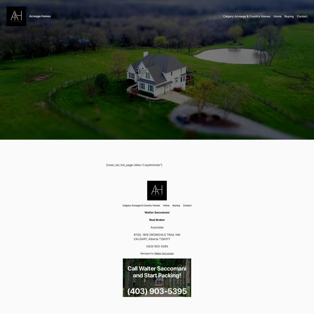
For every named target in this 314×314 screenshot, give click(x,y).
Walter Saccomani (164, 253)
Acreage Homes (40, 16)
